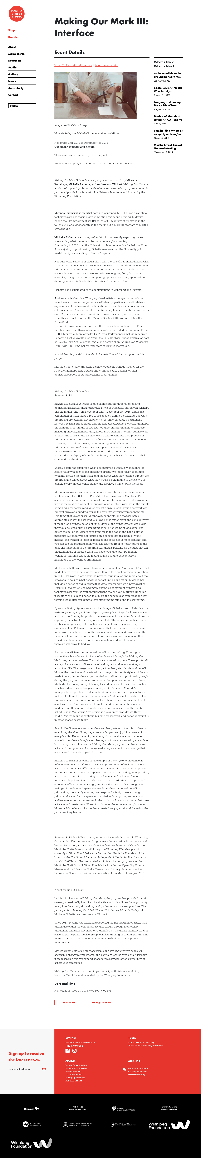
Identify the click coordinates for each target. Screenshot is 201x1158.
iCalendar (70, 1002)
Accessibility (16, 88)
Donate (13, 37)
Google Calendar (102, 1002)
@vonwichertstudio (106, 65)
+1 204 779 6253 (73, 1045)
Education (14, 60)
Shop (11, 30)
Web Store (134, 1060)
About (12, 47)
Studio (12, 67)
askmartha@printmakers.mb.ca (80, 1042)
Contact (13, 95)
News (12, 81)
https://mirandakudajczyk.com (73, 65)
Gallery (13, 74)
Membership (16, 54)
